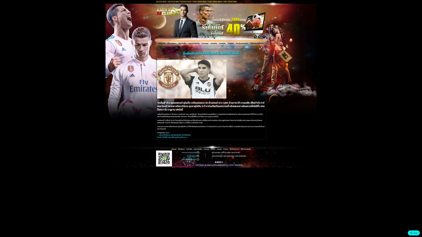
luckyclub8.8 (192, 156)
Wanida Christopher (189, 159)
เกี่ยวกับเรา (171, 43)
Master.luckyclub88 (189, 152)
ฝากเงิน (214, 43)
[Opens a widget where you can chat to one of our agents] (414, 233)
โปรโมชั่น (182, 43)
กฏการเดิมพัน (193, 43)
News (167, 133)
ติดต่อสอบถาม (242, 43)
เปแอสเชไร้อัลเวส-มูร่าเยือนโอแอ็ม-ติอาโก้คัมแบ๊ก (174, 135)
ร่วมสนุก (204, 43)
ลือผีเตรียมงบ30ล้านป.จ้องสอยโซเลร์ (211, 53)
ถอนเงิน (222, 43)
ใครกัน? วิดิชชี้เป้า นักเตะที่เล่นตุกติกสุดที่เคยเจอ (173, 137)
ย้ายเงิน (231, 43)
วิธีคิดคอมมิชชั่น (256, 43)
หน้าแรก (162, 43)
